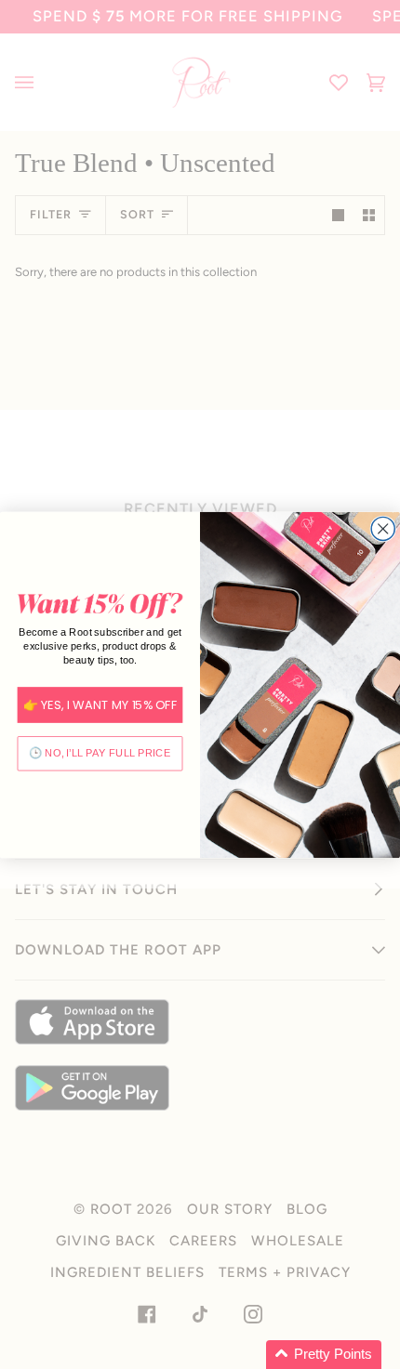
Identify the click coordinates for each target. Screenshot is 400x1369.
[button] (323, 1354)
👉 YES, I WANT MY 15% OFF (100, 704)
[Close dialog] (382, 528)
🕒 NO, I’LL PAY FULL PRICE (100, 752)
